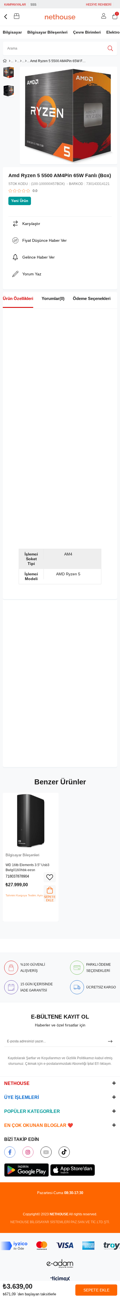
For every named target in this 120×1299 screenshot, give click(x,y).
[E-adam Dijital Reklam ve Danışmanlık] (60, 1263)
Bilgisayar (12, 32)
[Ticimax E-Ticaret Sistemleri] (60, 1279)
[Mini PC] (20, 61)
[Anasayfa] (9, 61)
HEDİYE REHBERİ (98, 4)
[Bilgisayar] (15, 61)
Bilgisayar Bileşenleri (47, 32)
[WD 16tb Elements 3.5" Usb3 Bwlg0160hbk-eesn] (31, 821)
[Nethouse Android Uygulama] (26, 1170)
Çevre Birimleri (87, 32)
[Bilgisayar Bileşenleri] (26, 61)
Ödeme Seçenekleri (92, 298)
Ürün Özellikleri (18, 298)
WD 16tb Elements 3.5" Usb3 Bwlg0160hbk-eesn (27, 867)
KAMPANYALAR (15, 4)
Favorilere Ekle (50, 877)
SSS (33, 4)
